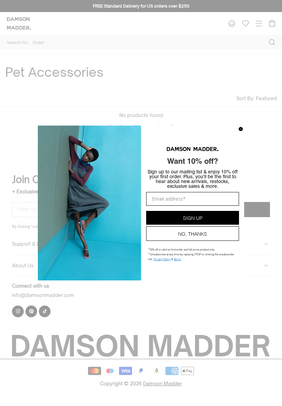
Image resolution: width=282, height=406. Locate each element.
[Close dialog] (240, 129)
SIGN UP (193, 217)
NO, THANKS (192, 233)
